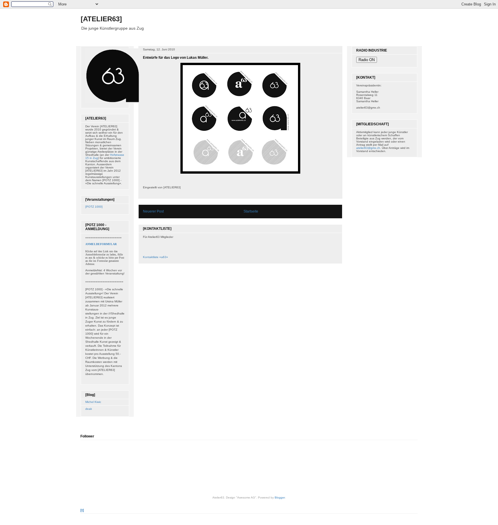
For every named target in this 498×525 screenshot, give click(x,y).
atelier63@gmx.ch (368, 147)
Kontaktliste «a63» (155, 257)
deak (88, 408)
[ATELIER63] (101, 19)
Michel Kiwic (93, 401)
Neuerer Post (153, 211)
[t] (82, 510)
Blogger (280, 497)
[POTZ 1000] (94, 206)
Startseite (251, 211)
